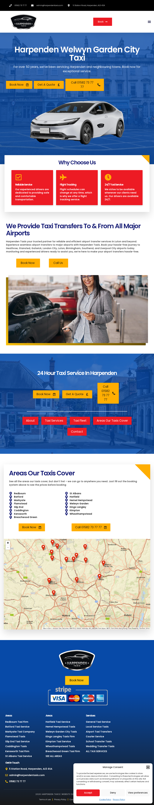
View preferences (138, 792)
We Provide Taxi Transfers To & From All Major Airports (73, 229)
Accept (88, 792)
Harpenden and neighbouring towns (95, 67)
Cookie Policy (105, 799)
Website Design (70, 794)
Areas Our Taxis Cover (42, 473)
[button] (147, 767)
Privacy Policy (119, 799)
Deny (113, 792)
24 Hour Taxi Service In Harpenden (77, 373)
